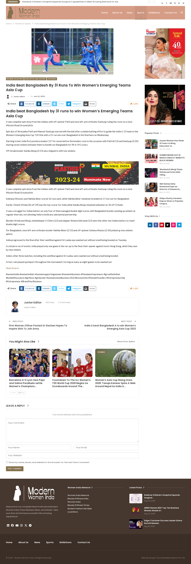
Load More (73, 511)
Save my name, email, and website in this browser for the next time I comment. (49, 462)
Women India (74, 501)
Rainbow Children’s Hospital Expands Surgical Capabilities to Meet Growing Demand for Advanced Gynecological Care (84, 1)
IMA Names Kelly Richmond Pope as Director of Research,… (170, 186)
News (130, 12)
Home (104, 12)
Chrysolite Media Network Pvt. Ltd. (170, 558)
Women (101, 352)
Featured (52, 79)
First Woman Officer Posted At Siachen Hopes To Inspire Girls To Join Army (38, 327)
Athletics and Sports (35, 79)
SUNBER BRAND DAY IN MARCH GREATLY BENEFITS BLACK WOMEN (172, 158)
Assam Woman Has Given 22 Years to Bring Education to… (172, 143)
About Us (117, 12)
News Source (12, 268)
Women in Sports (15, 79)
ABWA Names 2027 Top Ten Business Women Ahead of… (161, 509)
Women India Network (78, 495)
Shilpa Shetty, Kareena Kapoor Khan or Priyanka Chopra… (171, 201)
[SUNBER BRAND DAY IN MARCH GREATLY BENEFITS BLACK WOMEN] (151, 158)
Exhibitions (154, 12)
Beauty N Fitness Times (78, 505)
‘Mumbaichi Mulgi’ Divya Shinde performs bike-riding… (171, 172)
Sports (140, 12)
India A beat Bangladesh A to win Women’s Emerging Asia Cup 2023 (110, 327)
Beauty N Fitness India (78, 498)
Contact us (170, 12)
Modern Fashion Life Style (80, 508)
